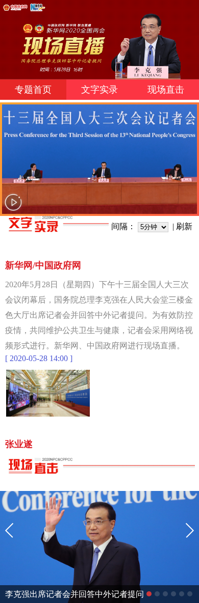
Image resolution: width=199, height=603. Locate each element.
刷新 (184, 226)
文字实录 (99, 90)
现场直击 (165, 90)
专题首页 (33, 90)
